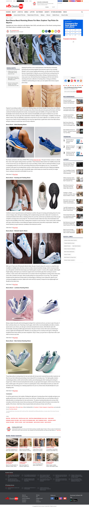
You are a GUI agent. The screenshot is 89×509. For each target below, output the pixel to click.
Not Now (47, 7)
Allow (53, 7)
